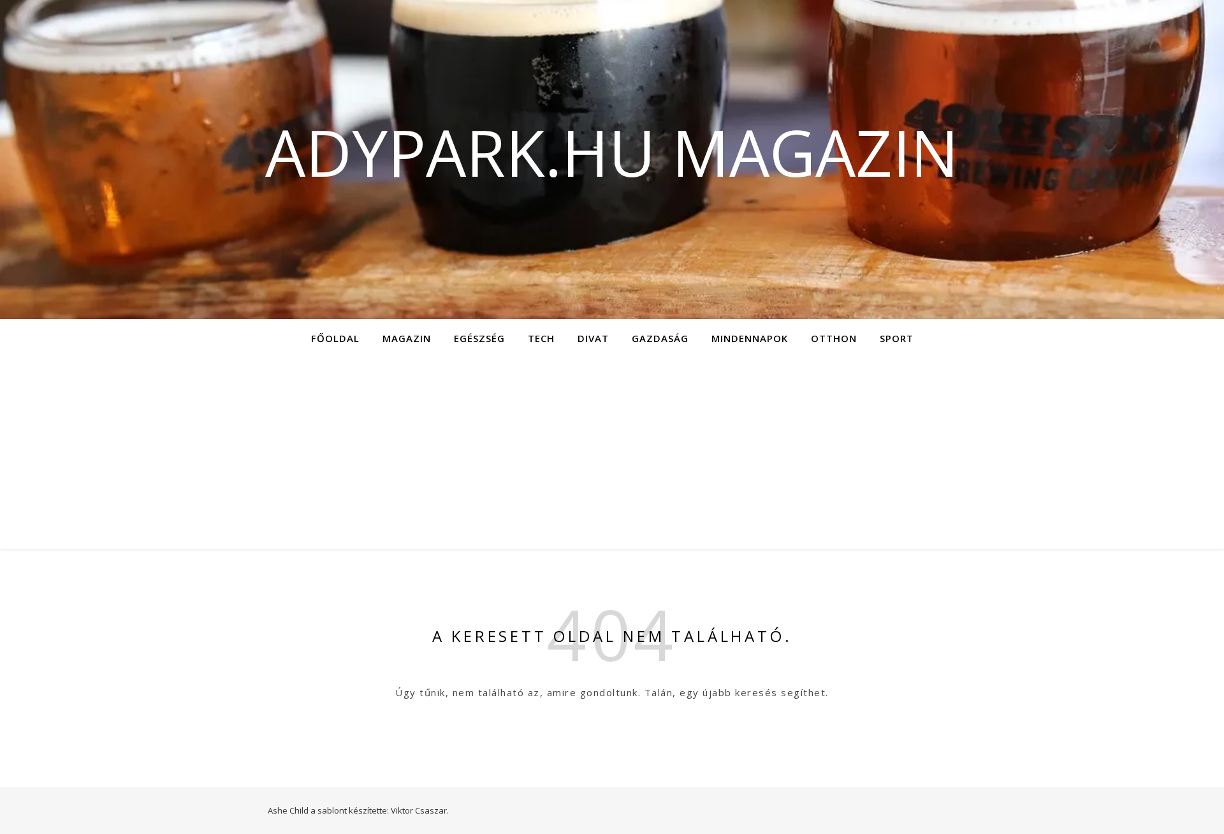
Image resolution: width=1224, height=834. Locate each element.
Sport (897, 338)
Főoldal (335, 338)
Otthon (834, 338)
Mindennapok (749, 338)
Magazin (406, 338)
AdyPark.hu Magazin (612, 152)
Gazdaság (660, 338)
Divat (593, 338)
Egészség (479, 338)
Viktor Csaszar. (420, 810)
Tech (541, 338)
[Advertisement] (612, 453)
